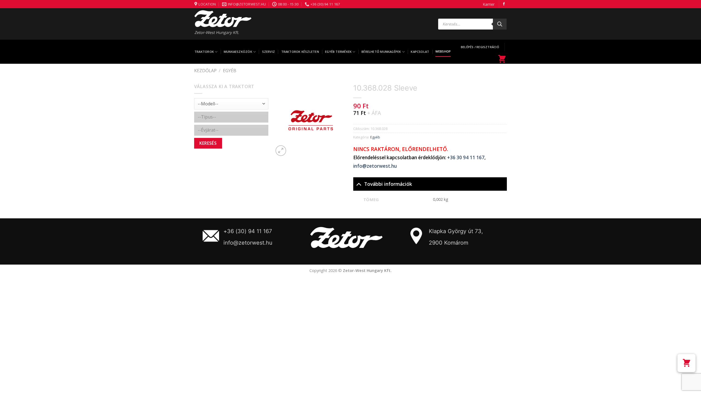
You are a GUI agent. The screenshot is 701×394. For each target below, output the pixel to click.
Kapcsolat (420, 52)
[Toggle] (358, 184)
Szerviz (268, 52)
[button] (686, 363)
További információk (388, 184)
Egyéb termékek (338, 52)
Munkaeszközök (238, 52)
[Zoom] (280, 150)
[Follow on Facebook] (503, 4)
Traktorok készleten (300, 52)
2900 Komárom (448, 242)
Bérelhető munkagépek (381, 52)
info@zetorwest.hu (375, 166)
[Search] (500, 24)
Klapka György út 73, (456, 231)
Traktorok (204, 52)
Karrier (489, 4)
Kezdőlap (205, 71)
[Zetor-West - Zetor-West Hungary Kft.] (222, 18)
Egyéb (229, 71)
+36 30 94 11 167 (465, 157)
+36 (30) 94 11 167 (247, 231)
